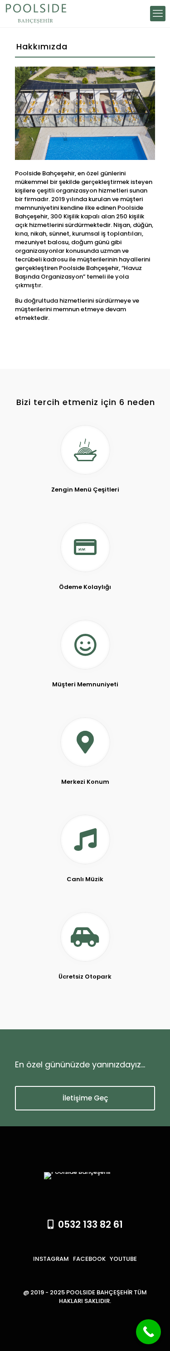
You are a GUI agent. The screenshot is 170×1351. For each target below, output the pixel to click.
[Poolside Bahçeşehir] (34, 13)
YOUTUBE (123, 1258)
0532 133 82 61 (88, 1224)
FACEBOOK (89, 1258)
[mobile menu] (157, 13)
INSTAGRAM (51, 1258)
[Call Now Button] (148, 1331)
